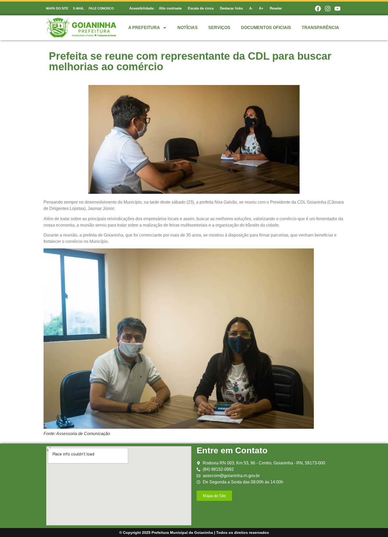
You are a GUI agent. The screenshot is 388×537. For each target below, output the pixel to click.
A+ (261, 8)
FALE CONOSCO (101, 8)
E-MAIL (78, 8)
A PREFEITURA (144, 27)
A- (251, 8)
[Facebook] (318, 8)
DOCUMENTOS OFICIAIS (266, 27)
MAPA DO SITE (57, 8)
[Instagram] (328, 8)
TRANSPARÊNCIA (320, 27)
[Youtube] (337, 8)
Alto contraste (170, 8)
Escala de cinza (201, 8)
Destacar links (231, 8)
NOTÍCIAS (187, 27)
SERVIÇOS (219, 27)
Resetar (276, 8)
